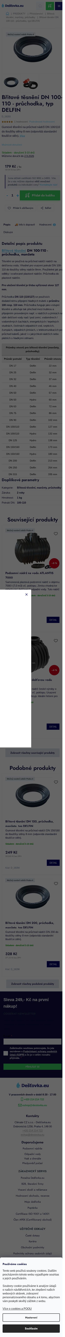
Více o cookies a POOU (17, 1308)
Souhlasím (31, 1328)
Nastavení (31, 1317)
